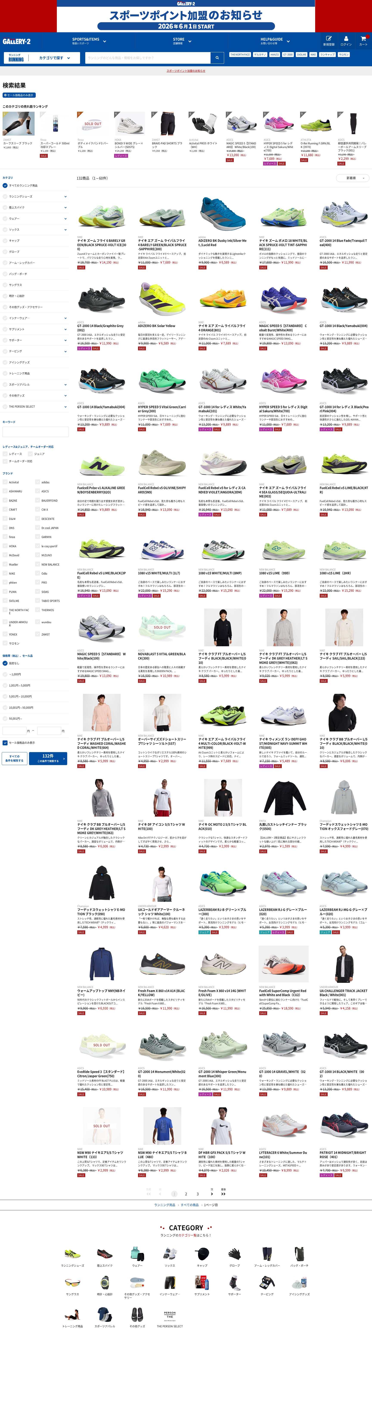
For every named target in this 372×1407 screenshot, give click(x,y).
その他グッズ (17, 395)
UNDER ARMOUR (18, 623)
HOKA (12, 546)
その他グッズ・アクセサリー (26, 307)
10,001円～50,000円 (21, 707)
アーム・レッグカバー (22, 262)
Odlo (44, 573)
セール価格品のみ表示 (20, 95)
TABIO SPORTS (51, 601)
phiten (13, 582)
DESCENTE (48, 519)
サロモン (344, 54)
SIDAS (45, 592)
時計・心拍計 (17, 296)
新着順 (351, 177)
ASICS (45, 491)
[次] (212, 1194)
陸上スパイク (17, 207)
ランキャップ (327, 54)
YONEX (13, 634)
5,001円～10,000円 (20, 696)
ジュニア (39, 454)
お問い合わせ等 (272, 41)
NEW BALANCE (50, 564)
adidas (46, 482)
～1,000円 (15, 674)
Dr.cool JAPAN (50, 528)
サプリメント (17, 329)
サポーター (15, 340)
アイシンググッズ (19, 362)
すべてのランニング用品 (23, 185)
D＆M (12, 519)
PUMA (12, 592)
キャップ (14, 240)
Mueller (13, 564)
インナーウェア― (19, 318)
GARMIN (46, 537)
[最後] (223, 1194)
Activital (14, 482)
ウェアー (14, 218)
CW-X (45, 509)
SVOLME (301, 54)
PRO (44, 582)
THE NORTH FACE (240, 54)
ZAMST (46, 634)
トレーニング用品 (19, 373)
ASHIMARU (15, 491)
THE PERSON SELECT (22, 406)
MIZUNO (47, 555)
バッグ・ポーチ (18, 274)
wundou (46, 622)
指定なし (14, 663)
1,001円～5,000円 (19, 685)
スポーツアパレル (19, 384)
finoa (12, 537)
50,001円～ (15, 718)
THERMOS (48, 610)
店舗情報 (178, 41)
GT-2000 (288, 54)
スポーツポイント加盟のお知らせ (186, 71)
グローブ (14, 251)
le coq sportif (49, 546)
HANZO (275, 54)
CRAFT (13, 509)
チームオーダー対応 (20, 461)
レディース (15, 454)
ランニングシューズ (20, 196)
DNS (11, 528)
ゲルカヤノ (260, 54)
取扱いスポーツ (85, 41)
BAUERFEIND (49, 500)
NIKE (313, 54)
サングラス (15, 285)
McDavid (14, 555)
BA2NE (13, 500)
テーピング (15, 351)
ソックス (14, 229)
